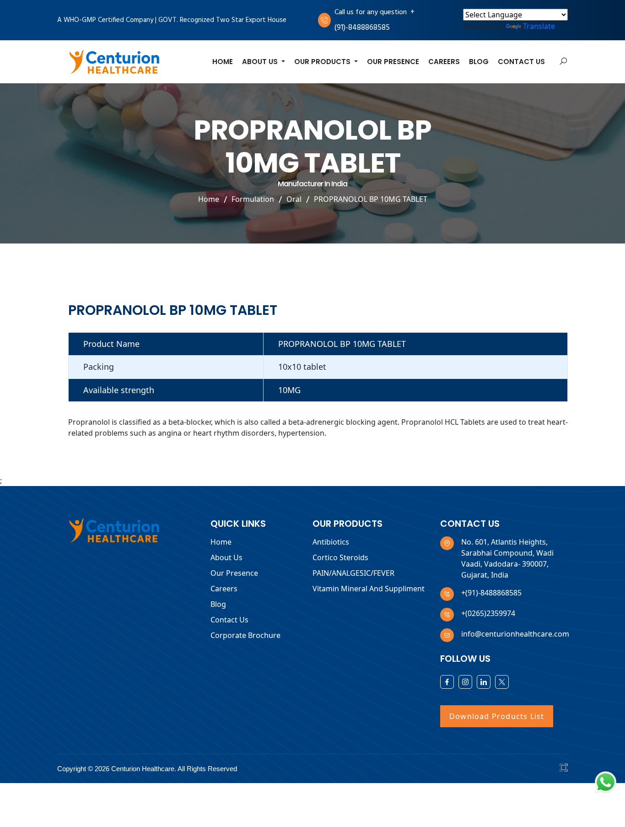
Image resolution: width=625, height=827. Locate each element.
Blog (479, 61)
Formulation (253, 199)
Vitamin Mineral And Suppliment (368, 589)
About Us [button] (261, 61)
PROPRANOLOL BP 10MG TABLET (370, 199)
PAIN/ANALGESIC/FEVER (353, 573)
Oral (294, 199)
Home (222, 61)
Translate (539, 26)
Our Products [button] (323, 61)
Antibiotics (330, 542)
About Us (226, 557)
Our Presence (393, 61)
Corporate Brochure (245, 635)
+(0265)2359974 (488, 613)
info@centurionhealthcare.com (515, 634)
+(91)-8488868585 (491, 593)
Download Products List (496, 716)
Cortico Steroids (340, 557)
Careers (444, 61)
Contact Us (521, 61)
